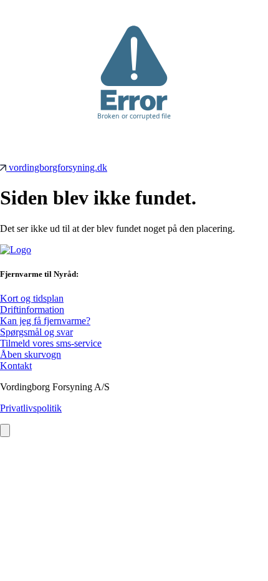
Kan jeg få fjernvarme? (45, 320)
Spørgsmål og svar (36, 332)
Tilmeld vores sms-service (51, 343)
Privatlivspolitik (31, 408)
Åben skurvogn (30, 354)
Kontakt (16, 365)
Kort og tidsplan (32, 298)
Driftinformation (32, 309)
